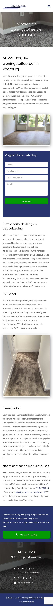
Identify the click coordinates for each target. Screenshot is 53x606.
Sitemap (42, 598)
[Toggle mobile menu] (49, 6)
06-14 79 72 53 (28, 534)
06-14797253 (42, 488)
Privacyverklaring (26, 602)
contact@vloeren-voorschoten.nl (29, 492)
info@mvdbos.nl (25, 583)
